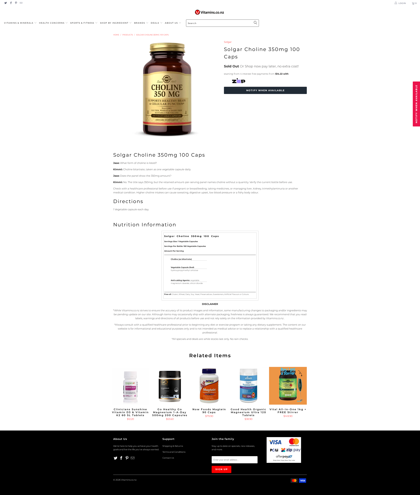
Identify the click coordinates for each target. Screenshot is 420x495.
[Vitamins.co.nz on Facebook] (10, 3)
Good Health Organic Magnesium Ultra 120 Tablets (248, 386)
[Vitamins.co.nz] (210, 12)
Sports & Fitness (82, 23)
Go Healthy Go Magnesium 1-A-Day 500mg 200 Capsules (170, 386)
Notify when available (265, 90)
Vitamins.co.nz (128, 479)
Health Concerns (52, 23)
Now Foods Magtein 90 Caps (209, 386)
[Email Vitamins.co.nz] (21, 3)
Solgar (228, 41)
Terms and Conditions (173, 452)
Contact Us (168, 457)
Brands (140, 23)
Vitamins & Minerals (18, 23)
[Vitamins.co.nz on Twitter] (5, 3)
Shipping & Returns (172, 446)
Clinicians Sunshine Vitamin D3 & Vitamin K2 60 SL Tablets (130, 386)
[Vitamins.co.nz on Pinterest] (15, 3)
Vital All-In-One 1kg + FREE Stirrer (288, 386)
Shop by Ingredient (114, 23)
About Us (172, 23)
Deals (155, 23)
